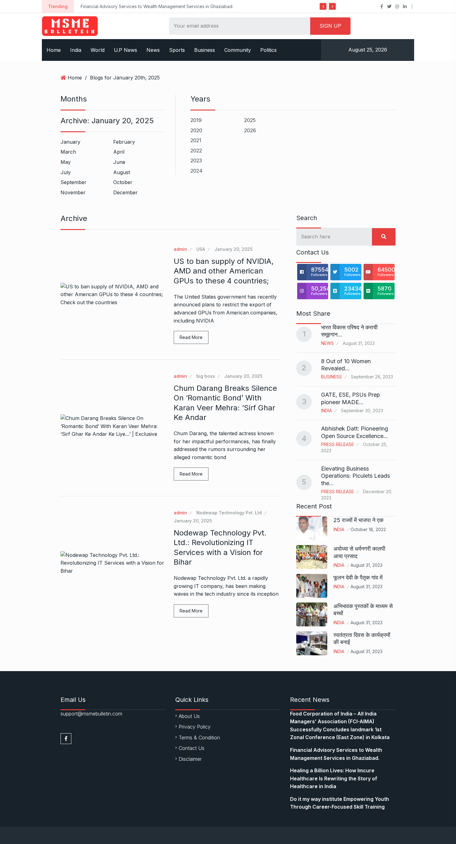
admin (180, 249)
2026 (250, 130)
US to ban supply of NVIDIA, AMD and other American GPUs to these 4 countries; (224, 271)
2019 (196, 120)
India (75, 50)
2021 (195, 140)
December (125, 192)
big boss (205, 376)
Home (54, 50)
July (65, 172)
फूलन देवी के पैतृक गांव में (357, 577)
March (68, 152)
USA (200, 249)
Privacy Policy (195, 727)
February (124, 142)
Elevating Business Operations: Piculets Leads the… (355, 475)
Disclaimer (190, 759)
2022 (196, 150)
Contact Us (191, 748)
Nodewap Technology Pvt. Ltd (229, 512)
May (65, 162)
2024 (196, 171)
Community (237, 50)
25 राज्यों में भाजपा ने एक (358, 520)
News (153, 50)
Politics (268, 50)
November (73, 192)
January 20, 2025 (233, 249)
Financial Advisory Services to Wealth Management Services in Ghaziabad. (139, 6)
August (121, 172)
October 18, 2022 (368, 529)
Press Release (337, 444)
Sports (177, 50)
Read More (191, 337)
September (73, 182)
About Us (189, 716)
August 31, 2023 (366, 565)
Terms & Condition (199, 737)
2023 (196, 160)
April (118, 152)
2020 (196, 130)
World (98, 50)
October (122, 182)
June (119, 162)
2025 (250, 120)
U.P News (125, 50)
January (70, 142)
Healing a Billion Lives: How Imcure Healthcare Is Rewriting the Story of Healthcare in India (333, 778)
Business (204, 50)
